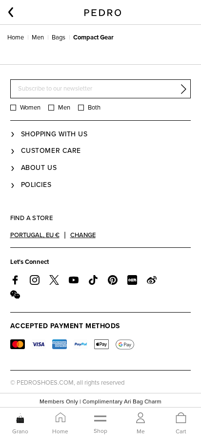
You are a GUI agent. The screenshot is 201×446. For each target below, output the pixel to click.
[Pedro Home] (102, 12)
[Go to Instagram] (35, 280)
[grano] (20, 418)
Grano (20, 431)
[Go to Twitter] (54, 280)
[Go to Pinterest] (113, 280)
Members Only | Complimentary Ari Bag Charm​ (100, 401)
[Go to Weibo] (152, 280)
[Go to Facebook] (15, 280)
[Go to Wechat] (15, 294)
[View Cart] (181, 418)
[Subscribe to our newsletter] (183, 89)
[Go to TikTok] (93, 280)
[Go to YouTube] (74, 280)
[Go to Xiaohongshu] (132, 280)
